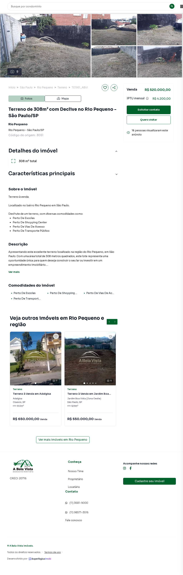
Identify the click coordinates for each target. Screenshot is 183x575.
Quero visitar (148, 119)
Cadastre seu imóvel (149, 481)
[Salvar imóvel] (105, 87)
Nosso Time (75, 471)
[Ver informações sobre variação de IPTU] (147, 98)
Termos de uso (52, 552)
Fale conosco (73, 520)
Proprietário (75, 479)
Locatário (74, 487)
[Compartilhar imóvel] (114, 87)
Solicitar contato (149, 109)
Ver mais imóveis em (62, 440)
